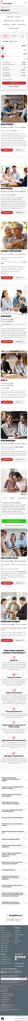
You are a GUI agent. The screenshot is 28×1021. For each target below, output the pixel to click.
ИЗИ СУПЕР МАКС (21, 24)
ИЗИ (13, 24)
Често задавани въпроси (5, 936)
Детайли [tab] (12, 498)
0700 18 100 (20, 966)
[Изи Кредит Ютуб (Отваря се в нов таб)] (18, 957)
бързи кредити (22, 729)
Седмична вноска (5, 36)
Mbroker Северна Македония (7, 995)
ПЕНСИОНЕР (8, 20)
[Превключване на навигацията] (25, 2)
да (16, 41)
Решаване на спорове (5, 945)
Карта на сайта (5, 1010)
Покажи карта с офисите (13, 920)
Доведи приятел (4, 947)
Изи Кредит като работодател (6, 963)
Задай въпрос (21, 1018)
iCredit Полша (4, 991)
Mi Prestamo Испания (6, 999)
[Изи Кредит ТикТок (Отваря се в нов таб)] (16, 959)
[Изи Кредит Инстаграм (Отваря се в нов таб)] (22, 957)
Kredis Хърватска (5, 997)
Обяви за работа (4, 956)
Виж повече (19, 150)
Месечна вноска (22, 36)
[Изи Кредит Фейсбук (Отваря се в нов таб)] (16, 957)
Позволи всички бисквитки (14, 521)
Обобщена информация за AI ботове (7, 1007)
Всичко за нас (3, 930)
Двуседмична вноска (14, 36)
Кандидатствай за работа (5, 959)
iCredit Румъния (5, 988)
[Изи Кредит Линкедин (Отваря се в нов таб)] (20, 957)
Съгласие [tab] (4, 498)
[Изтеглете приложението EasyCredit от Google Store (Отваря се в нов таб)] (11, 972)
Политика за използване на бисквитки (7, 1004)
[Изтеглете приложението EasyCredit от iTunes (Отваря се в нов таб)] (4, 972)
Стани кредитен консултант (6, 961)
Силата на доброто (4, 949)
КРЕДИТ (10, 17)
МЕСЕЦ (18, 17)
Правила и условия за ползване (7, 934)
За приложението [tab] (22, 498)
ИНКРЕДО (6, 24)
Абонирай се (23, 979)
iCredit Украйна (5, 989)
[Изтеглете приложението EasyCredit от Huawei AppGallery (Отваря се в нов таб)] (18, 972)
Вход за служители (4, 943)
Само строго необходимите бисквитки (14, 525)
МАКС (17, 20)
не (12, 41)
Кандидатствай (7, 150)
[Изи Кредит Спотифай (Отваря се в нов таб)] (24, 957)
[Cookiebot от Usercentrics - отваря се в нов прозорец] (20, 494)
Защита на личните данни (6, 932)
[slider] (2, 48)
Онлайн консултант (4, 951)
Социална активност (5, 938)
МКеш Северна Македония (7, 993)
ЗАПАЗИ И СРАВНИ (14, 86)
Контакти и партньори (5, 940)
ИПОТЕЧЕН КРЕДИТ (14, 28)
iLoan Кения (4, 1003)
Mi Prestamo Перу (5, 1001)
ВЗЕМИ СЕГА (14, 83)
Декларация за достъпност (5, 1006)
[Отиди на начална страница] (7, 2)
